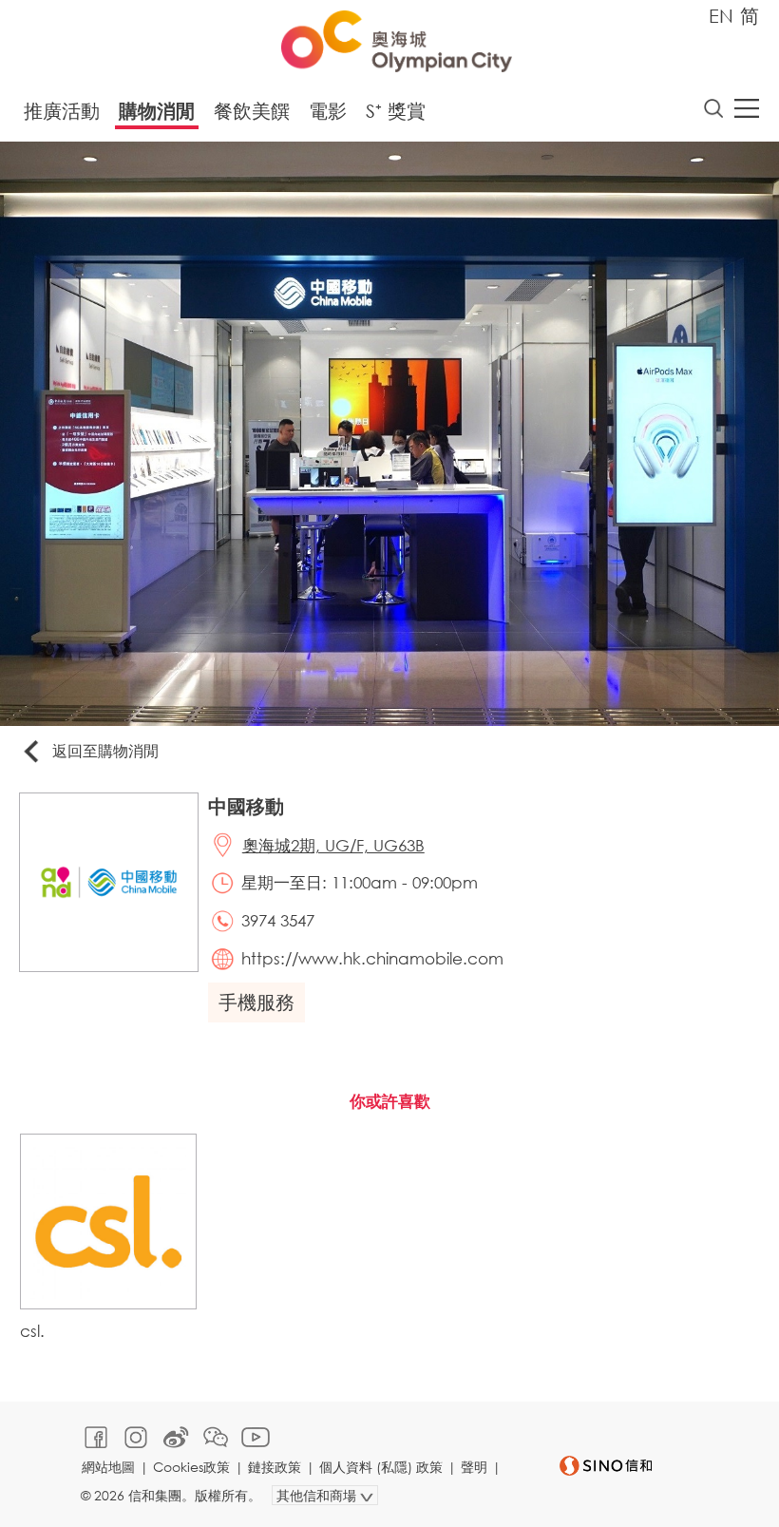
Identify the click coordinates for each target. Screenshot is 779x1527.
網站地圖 (108, 1467)
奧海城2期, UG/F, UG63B (333, 845)
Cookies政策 (191, 1467)
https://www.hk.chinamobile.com (372, 958)
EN (721, 16)
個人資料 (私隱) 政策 (381, 1467)
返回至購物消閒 (105, 750)
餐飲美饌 (252, 111)
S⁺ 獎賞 (396, 111)
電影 (328, 111)
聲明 (474, 1467)
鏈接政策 (274, 1467)
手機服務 (256, 1002)
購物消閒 (157, 111)
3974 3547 (277, 920)
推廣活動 (62, 111)
